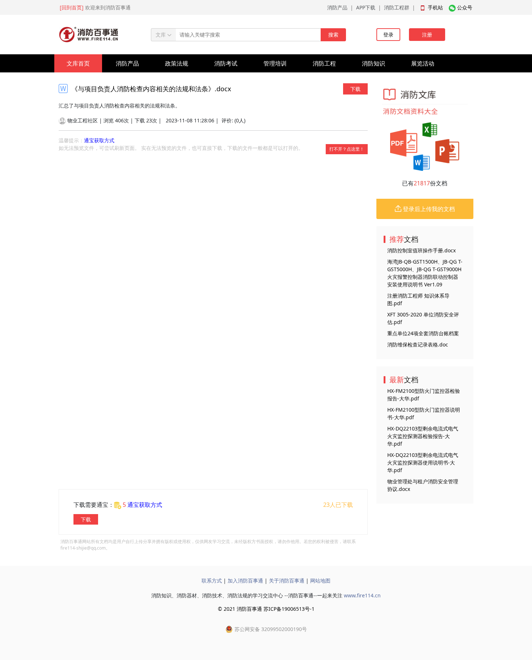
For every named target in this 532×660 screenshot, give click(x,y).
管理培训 (275, 63)
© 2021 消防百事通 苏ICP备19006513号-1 (266, 608)
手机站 (435, 7)
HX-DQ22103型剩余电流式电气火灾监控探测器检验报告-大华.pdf (422, 436)
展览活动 (422, 63)
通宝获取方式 (99, 140)
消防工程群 (396, 7)
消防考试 (225, 63)
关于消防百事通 (286, 580)
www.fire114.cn (362, 595)
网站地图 (320, 580)
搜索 (333, 34)
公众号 (464, 7)
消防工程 (324, 63)
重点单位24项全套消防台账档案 (423, 333)
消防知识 (373, 63)
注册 (427, 34)
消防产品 (337, 7)
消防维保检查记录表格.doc (417, 344)
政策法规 (176, 63)
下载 (355, 88)
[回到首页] (72, 7)
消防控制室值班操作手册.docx (421, 250)
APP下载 (365, 7)
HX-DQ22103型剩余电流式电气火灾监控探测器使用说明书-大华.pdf (422, 462)
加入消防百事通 (245, 580)
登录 (388, 34)
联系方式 (212, 580)
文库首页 (78, 63)
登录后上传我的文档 (428, 209)
